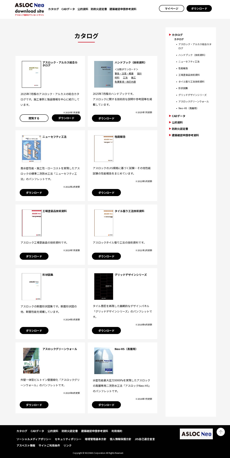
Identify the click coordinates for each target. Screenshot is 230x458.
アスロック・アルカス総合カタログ (59, 63)
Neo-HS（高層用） (126, 349)
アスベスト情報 (26, 445)
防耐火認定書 (99, 9)
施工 (133, 77)
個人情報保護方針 (120, 439)
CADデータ (68, 9)
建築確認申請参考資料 (122, 9)
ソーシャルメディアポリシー (34, 439)
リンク (67, 445)
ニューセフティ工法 (54, 137)
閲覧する (34, 118)
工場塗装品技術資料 (54, 211)
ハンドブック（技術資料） (131, 62)
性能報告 (120, 137)
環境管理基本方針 (95, 439)
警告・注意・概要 (124, 73)
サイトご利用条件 (49, 445)
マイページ (171, 8)
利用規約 (116, 431)
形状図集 (47, 275)
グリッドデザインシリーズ (131, 275)
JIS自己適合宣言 (145, 439)
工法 (125, 77)
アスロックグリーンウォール (59, 349)
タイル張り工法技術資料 (129, 211)
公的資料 (82, 9)
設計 (139, 73)
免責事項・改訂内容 (125, 81)
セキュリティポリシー (68, 439)
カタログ (53, 9)
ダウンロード (199, 8)
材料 (117, 77)
